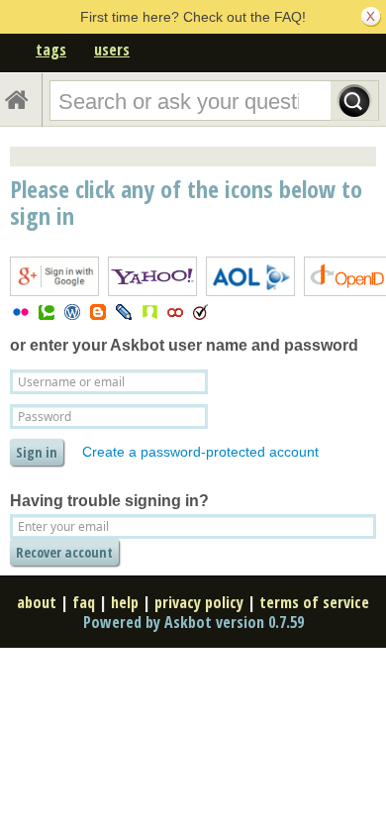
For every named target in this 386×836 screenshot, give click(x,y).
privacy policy (198, 602)
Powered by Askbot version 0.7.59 (193, 622)
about (36, 602)
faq (83, 602)
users (112, 49)
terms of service (314, 602)
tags (51, 49)
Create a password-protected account (200, 452)
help (125, 602)
